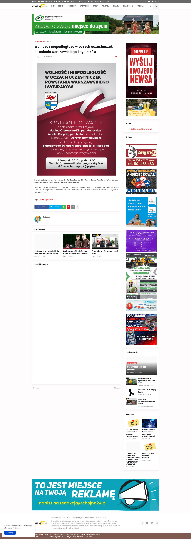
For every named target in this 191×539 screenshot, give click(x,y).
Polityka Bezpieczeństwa (74, 537)
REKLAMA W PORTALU (45, 1)
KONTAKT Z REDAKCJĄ (78, 1)
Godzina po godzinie (138, 129)
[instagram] (155, 1)
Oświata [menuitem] (116, 6)
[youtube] (149, 1)
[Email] (73, 207)
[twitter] (152, 1)
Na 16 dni (148, 129)
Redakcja (89, 537)
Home (34, 1)
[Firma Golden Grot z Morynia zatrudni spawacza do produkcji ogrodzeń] (149, 423)
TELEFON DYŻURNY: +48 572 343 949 (99, 1)
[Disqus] (76, 296)
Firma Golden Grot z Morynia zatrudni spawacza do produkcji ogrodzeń (148, 433)
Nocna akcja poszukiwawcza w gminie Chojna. (146, 401)
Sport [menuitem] (95, 6)
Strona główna (39, 41)
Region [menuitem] (60, 6)
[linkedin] (158, 1)
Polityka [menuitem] (105, 6)
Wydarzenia (49, 199)
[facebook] (145, 1)
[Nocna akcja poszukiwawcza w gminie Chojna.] (131, 401)
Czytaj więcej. (17, 528)
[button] (150, 6)
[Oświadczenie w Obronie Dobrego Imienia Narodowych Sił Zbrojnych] (76, 241)
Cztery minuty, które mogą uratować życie (105, 252)
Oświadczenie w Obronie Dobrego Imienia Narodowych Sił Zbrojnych (75, 252)
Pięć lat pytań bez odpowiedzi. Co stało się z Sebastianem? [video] (46, 252)
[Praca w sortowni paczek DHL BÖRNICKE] (149, 447)
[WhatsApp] (64, 207)
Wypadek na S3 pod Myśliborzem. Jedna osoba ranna (147, 381)
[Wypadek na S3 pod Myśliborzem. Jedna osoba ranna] (131, 381)
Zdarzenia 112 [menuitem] (128, 6)
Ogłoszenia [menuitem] (72, 6)
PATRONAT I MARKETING (61, 1)
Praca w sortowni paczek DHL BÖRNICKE (148, 455)
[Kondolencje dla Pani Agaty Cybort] (131, 392)
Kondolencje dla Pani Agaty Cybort (147, 391)
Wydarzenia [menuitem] (84, 6)
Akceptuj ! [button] (10, 533)
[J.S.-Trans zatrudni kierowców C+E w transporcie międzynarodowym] (133, 423)
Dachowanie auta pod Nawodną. (136, 368)
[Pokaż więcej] (77, 207)
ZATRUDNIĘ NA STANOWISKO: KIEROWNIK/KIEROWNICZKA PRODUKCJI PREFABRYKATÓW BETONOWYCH (133, 458)
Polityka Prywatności (56, 537)
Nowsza (36, 388)
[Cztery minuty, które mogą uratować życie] (105, 241)
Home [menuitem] (53, 6)
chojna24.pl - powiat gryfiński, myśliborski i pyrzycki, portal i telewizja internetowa (72, 534)
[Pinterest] (68, 207)
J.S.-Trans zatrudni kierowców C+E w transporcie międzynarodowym (132, 433)
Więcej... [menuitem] (141, 6)
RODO (44, 537)
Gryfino (48, 41)
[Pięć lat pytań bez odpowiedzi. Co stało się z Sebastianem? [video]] (47, 241)
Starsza (117, 388)
